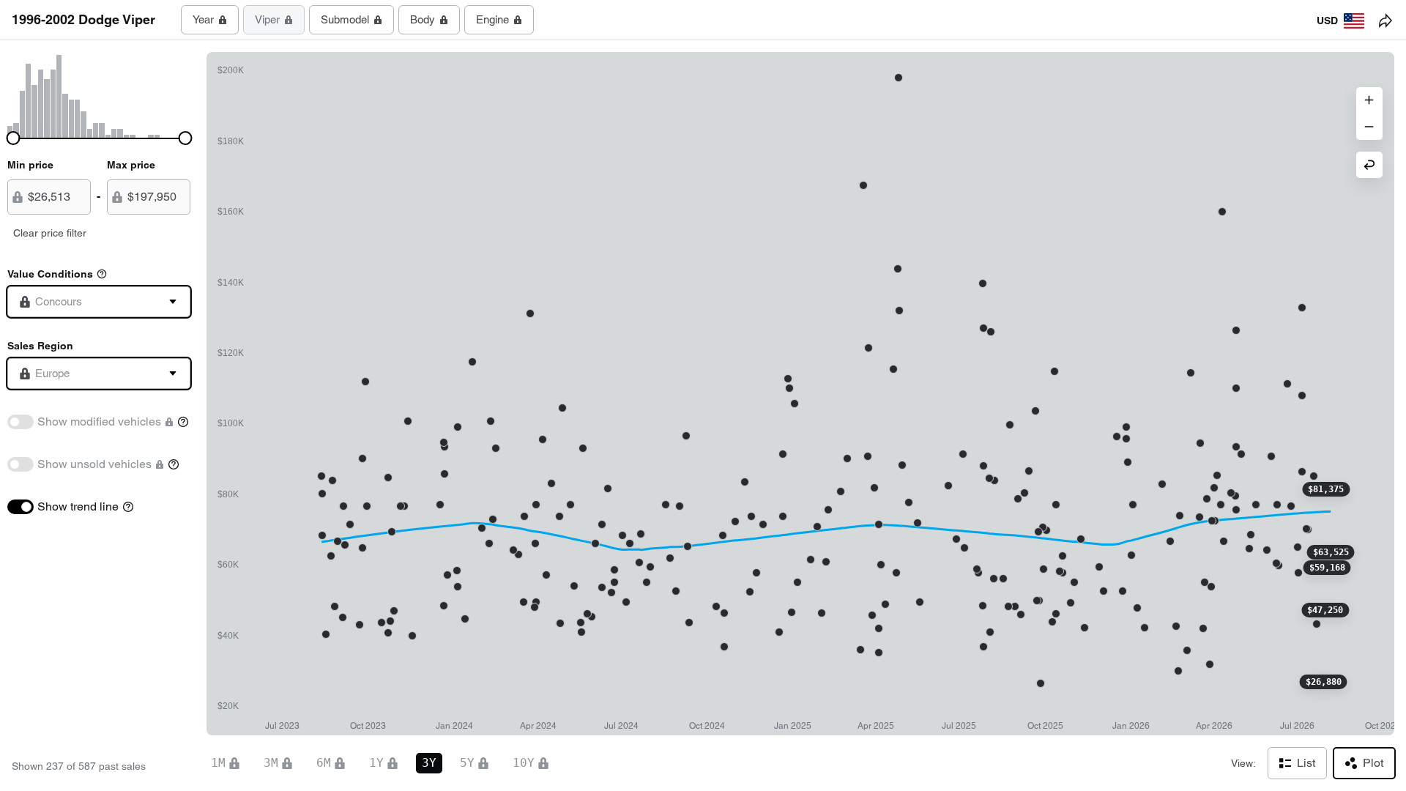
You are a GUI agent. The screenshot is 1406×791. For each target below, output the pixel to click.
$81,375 (1326, 489)
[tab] (210, 20)
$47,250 (1325, 610)
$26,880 (1324, 682)
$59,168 (1327, 567)
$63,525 (1331, 552)
